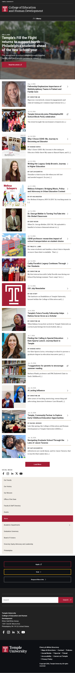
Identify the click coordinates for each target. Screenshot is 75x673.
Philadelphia (8, 550)
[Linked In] (12, 473)
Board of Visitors (10, 538)
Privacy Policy (47, 659)
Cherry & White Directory (49, 647)
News (6, 518)
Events (6, 512)
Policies (69, 650)
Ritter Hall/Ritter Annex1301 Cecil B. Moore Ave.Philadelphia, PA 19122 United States (15, 623)
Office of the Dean (10, 499)
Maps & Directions (49, 650)
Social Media (46, 653)
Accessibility (46, 656)
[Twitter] (16, 473)
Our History (8, 486)
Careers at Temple (60, 656)
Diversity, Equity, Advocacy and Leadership (18, 544)
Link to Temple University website (14, 650)
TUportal (56, 653)
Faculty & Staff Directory (12, 506)
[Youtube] (21, 473)
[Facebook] (3, 473)
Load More (37, 464)
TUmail (64, 653)
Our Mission (8, 493)
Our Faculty (8, 480)
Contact (61, 650)
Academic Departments (12, 525)
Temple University (7, 1)
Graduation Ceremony (11, 531)
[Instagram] (7, 473)
